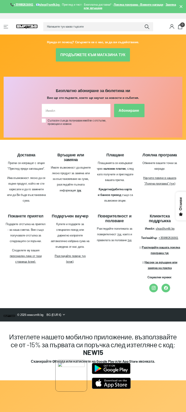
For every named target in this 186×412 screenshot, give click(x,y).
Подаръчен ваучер (70, 216)
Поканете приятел (25, 216)
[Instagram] (153, 288)
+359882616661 (168, 238)
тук (119, 234)
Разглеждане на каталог (6, 26)
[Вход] (172, 26)
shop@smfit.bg (165, 228)
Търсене (147, 26)
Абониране (129, 110)
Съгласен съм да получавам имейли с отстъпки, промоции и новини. (77, 122)
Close (181, 6)
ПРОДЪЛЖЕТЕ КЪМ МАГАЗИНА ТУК (92, 55)
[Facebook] (166, 288)
